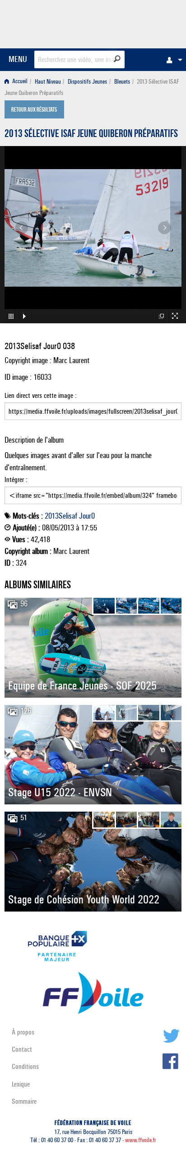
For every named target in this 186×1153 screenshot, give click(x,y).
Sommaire (24, 1101)
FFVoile (138, 23)
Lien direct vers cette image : (41, 395)
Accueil (19, 81)
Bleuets (122, 81)
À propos (23, 1032)
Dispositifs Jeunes (87, 81)
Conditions (25, 1066)
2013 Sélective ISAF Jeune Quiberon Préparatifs (91, 134)
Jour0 (87, 515)
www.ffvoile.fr (140, 1140)
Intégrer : (16, 479)
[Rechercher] (117, 58)
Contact (22, 1049)
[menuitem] (172, 60)
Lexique (21, 1084)
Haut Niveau (48, 81)
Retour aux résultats (34, 110)
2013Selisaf (61, 515)
